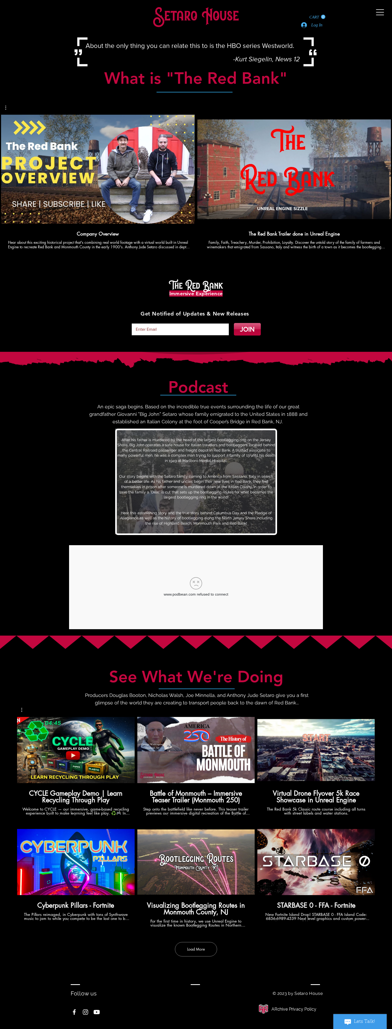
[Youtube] (96, 1012)
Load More (196, 949)
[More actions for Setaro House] (24, 710)
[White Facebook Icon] (74, 1012)
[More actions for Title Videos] (8, 108)
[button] (317, 17)
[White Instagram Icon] (85, 1012)
